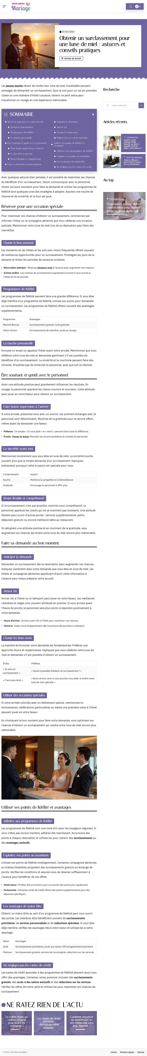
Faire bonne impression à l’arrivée (27, 148)
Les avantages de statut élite (71, 161)
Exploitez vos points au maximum (73, 156)
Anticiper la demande (67, 121)
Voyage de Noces (72, 59)
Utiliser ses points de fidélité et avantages (69, 144)
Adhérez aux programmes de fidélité (75, 151)
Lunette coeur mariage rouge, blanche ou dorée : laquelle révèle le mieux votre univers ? (133, 144)
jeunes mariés (14, 85)
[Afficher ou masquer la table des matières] (63, 114)
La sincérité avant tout (21, 153)
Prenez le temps (20, 436)
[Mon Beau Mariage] (21, 6)
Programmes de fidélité (22, 132)
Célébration (132, 137)
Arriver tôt (62, 127)
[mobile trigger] (5, 6)
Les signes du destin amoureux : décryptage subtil (49, 1021)
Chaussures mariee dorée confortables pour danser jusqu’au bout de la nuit (124, 207)
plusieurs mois (45, 267)
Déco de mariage (134, 158)
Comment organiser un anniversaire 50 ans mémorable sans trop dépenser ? (81, 1021)
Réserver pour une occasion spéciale (26, 121)
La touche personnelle (21, 137)
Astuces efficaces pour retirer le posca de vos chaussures (132, 162)
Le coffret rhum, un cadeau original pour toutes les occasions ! (17, 1021)
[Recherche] (131, 6)
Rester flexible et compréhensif (26, 159)
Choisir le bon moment (22, 127)
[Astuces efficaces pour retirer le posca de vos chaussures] (112, 161)
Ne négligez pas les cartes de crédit (74, 167)
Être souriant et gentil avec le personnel (27, 143)
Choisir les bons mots (67, 132)
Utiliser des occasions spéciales (72, 137)
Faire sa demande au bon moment (24, 164)
